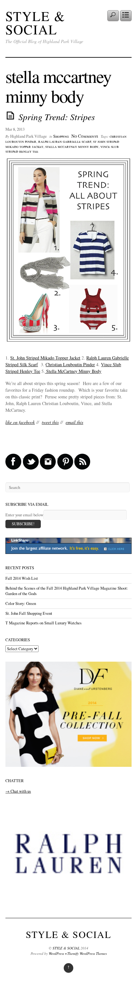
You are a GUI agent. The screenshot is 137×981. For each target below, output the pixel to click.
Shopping (61, 136)
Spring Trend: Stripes (56, 117)
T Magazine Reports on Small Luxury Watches (43, 623)
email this (74, 422)
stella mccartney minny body (71, 146)
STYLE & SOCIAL (35, 22)
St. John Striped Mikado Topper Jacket (45, 358)
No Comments (84, 136)
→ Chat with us (18, 791)
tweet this (50, 422)
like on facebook (20, 422)
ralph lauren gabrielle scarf (64, 141)
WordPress (56, 953)
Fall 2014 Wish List (21, 578)
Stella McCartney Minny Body (73, 371)
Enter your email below (24, 515)
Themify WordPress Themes (87, 953)
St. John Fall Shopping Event (28, 613)
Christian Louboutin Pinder (70, 364)
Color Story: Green (20, 603)
